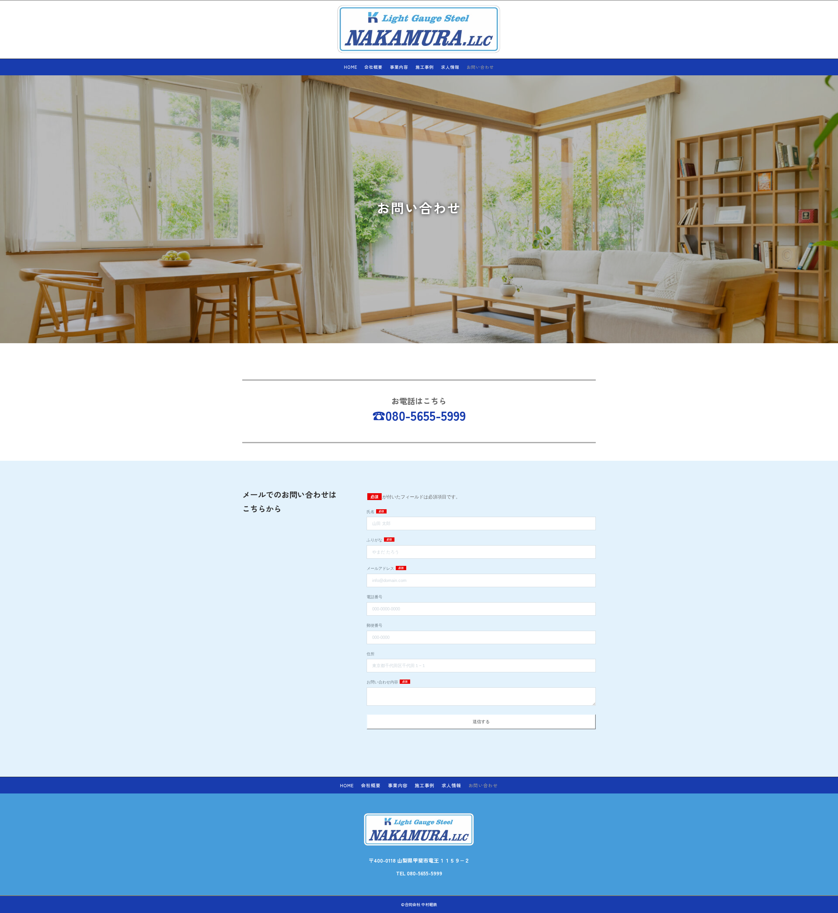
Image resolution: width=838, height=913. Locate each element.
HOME (350, 67)
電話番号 (374, 597)
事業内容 (399, 67)
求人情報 (450, 67)
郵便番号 (374, 625)
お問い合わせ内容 (383, 682)
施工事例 (424, 67)
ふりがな (375, 540)
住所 (370, 654)
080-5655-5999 (425, 415)
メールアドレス (381, 568)
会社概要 (373, 67)
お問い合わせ (480, 67)
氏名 (371, 512)
